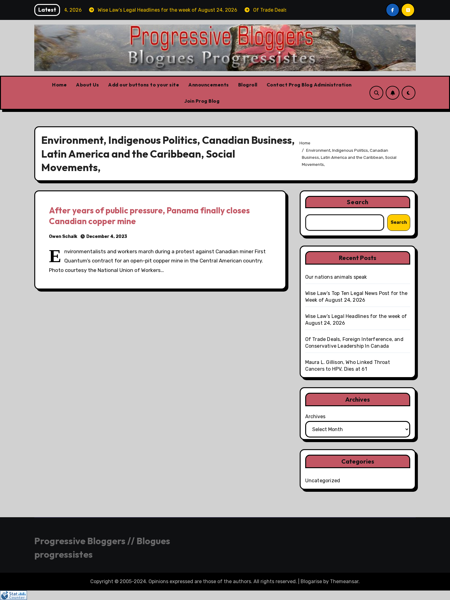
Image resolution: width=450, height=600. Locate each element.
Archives (315, 416)
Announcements (208, 85)
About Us (87, 85)
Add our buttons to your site (143, 85)
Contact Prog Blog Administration (309, 85)
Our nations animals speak (336, 277)
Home (59, 85)
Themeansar (344, 581)
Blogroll (247, 85)
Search (358, 202)
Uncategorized (322, 480)
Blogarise (311, 581)
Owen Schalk (63, 236)
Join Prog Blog (201, 101)
